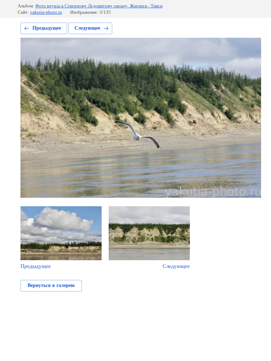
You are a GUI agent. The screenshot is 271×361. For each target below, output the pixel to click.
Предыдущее (46, 28)
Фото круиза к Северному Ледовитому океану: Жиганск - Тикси (99, 5)
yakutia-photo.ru (46, 12)
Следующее (87, 28)
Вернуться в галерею (51, 285)
